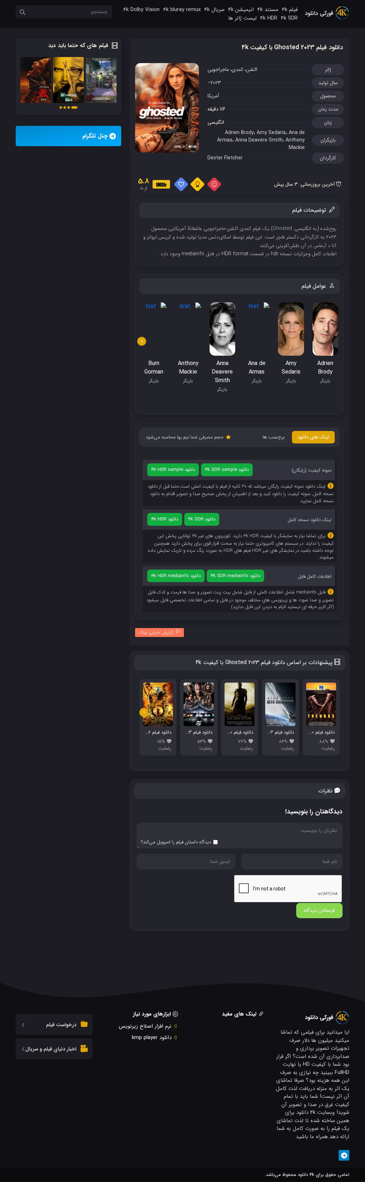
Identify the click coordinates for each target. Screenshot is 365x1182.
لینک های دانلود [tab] (313, 437)
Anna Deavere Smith (259, 140)
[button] (74, 107)
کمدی (237, 69)
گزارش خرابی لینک (156, 632)
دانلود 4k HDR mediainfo (176, 576)
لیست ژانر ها (242, 18)
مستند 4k (267, 9)
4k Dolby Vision (141, 9)
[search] (22, 12)
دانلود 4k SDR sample (227, 469)
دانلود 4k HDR (164, 519)
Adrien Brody (239, 133)
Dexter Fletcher (225, 158)
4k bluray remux (182, 9)
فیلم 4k (290, 9)
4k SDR (289, 18)
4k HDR (268, 18)
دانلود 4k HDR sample (173, 469)
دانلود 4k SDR (201, 519)
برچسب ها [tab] (274, 437)
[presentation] (141, 341)
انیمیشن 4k (241, 9)
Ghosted (283, 228)
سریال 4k (214, 9)
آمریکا (213, 96)
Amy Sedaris (271, 133)
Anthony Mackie (295, 143)
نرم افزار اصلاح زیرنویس (145, 1026)
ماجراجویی (218, 69)
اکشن (251, 69)
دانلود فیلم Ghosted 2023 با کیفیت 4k (292, 47)
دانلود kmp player (151, 1037)
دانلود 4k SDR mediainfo (235, 576)
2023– (214, 83)
